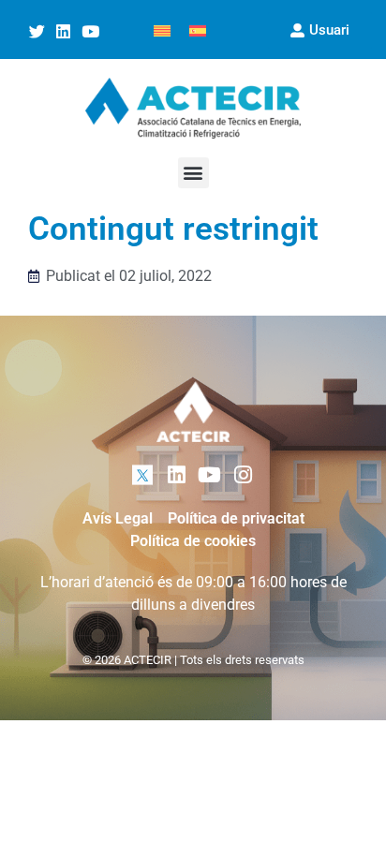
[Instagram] (243, 475)
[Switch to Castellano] (197, 29)
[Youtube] (91, 32)
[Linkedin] (63, 32)
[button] (193, 172)
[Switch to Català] (162, 29)
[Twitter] (36, 32)
